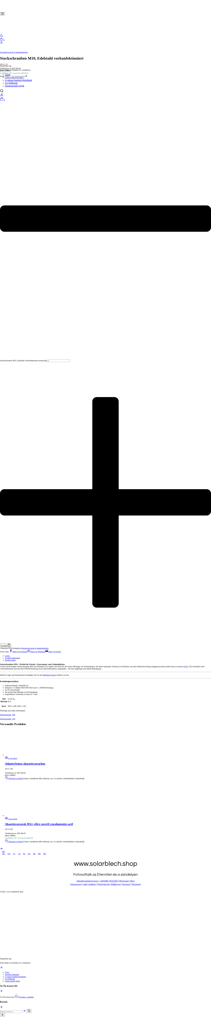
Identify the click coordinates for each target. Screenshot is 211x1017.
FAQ (186, 666)
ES (29, 854)
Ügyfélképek (10, 979)
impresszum (76, 884)
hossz (2, 76)
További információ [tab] (12, 658)
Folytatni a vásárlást (26, 997)
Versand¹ (126, 884)
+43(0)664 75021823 (109, 881)
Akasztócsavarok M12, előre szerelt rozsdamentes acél (39, 824)
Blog (132, 881)
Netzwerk (136, 884)
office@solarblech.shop (87, 881)
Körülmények (104, 884)
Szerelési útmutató (12, 975)
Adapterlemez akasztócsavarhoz (25, 763)
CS (19, 854)
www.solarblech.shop (14, 892)
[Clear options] (26, 77)
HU (3, 852)
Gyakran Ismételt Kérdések (15, 977)
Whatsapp (124, 881)
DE (3, 854)
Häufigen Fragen (49, 675)
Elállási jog (116, 884)
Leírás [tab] (7, 656)
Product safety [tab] (10, 660)
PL (24, 854)
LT (14, 854)
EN (9, 854)
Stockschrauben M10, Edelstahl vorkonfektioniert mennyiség (23, 361)
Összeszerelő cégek (12, 981)
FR (34, 854)
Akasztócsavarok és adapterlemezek (14, 52)
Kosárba (4, 646)
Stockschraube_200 (7, 715)
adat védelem (89, 884)
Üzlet (7, 972)
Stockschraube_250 (7, 719)
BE (39, 854)
